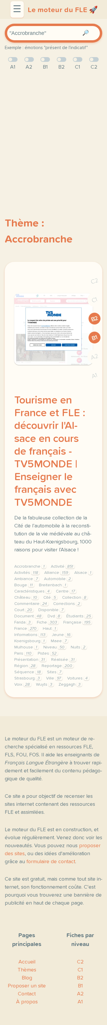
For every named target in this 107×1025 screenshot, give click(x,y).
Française (76, 622)
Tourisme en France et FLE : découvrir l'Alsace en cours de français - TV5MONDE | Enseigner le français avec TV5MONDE (49, 451)
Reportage (57, 666)
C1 (94, 300)
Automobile (57, 579)
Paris (23, 653)
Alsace (82, 573)
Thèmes (27, 970)
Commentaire (30, 604)
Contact (27, 994)
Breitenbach (52, 585)
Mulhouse (25, 647)
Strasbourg (27, 678)
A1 (94, 376)
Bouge (23, 585)
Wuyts (44, 684)
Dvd (54, 616)
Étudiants (78, 616)
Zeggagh (70, 684)
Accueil (26, 962)
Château (25, 597)
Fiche (47, 622)
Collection (74, 597)
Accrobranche (29, 566)
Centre (65, 591)
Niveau (53, 647)
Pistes (47, 653)
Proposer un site (27, 986)
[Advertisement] (53, 134)
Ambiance (26, 579)
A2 (94, 357)
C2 (94, 281)
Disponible (50, 610)
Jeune (61, 635)
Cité (49, 597)
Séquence (27, 672)
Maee (59, 641)
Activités (26, 573)
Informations (29, 635)
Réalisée (63, 660)
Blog (27, 978)
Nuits (78, 647)
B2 (94, 319)
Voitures (77, 678)
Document (27, 616)
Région (24, 666)
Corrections (66, 604)
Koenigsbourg (29, 641)
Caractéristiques (32, 591)
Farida (22, 622)
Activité (62, 566)
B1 (94, 337)
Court (23, 610)
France (25, 629)
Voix (22, 684)
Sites (54, 672)
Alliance (56, 573)
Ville (53, 678)
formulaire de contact (50, 861)
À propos (27, 1002)
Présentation (29, 660)
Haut (49, 629)
